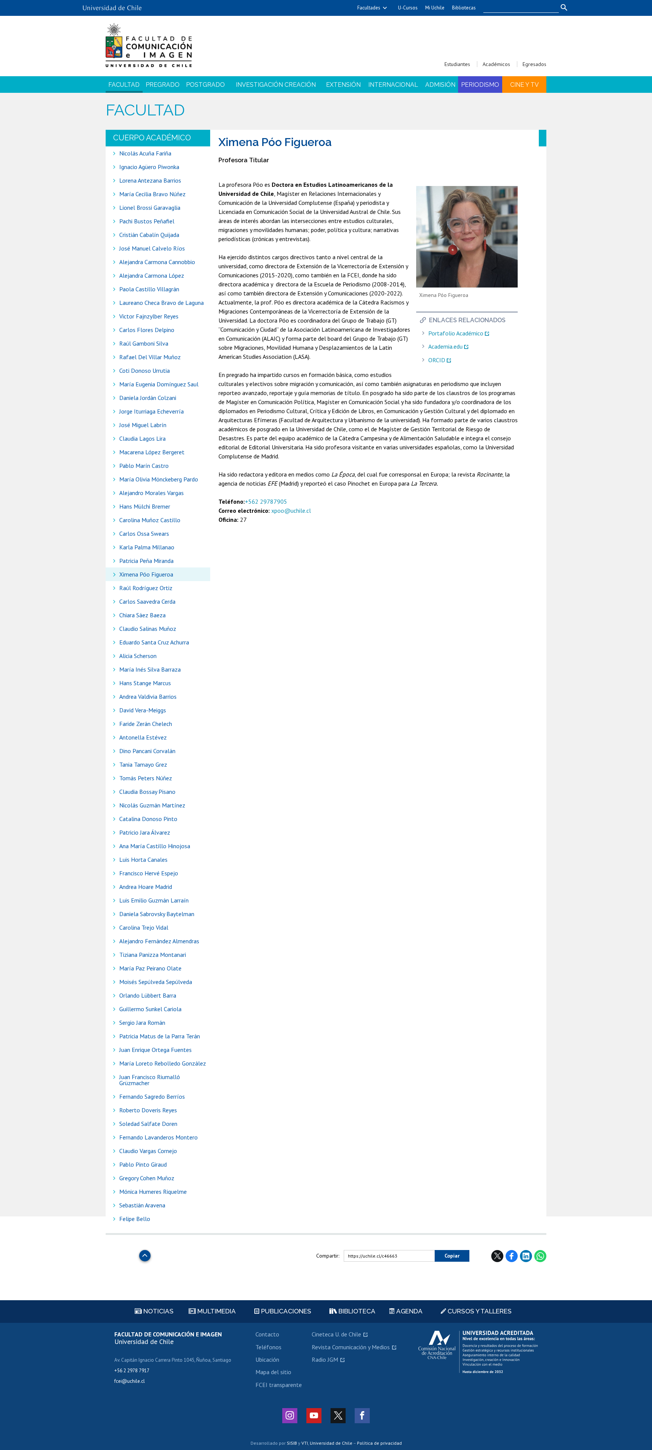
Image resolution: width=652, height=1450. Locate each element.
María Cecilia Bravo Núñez (152, 194)
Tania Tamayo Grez (143, 764)
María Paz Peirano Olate (150, 968)
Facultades (368, 8)
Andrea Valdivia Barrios (148, 696)
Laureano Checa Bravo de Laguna (161, 302)
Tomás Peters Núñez (145, 778)
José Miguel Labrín (142, 425)
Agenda (409, 1311)
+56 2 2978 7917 (131, 1370)
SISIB (292, 1443)
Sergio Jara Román (142, 1022)
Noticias (158, 1311)
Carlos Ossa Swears (144, 533)
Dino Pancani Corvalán (147, 751)
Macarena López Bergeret (152, 452)
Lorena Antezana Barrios (150, 180)
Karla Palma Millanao (146, 547)
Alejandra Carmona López (151, 275)
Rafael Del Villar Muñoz (150, 357)
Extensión (343, 84)
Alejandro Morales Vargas (151, 493)
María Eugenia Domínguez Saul (158, 384)
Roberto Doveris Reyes (148, 1110)
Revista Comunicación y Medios (351, 1347)
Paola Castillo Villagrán (149, 289)
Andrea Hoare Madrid (145, 886)
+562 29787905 (266, 501)
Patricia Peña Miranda (146, 560)
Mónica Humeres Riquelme (153, 1191)
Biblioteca (356, 1311)
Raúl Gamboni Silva (143, 343)
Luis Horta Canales (143, 859)
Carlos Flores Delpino (146, 330)
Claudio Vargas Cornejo (148, 1151)
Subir (145, 1253)
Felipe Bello (134, 1218)
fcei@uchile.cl (129, 1381)
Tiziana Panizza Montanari (152, 954)
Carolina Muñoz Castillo (149, 520)
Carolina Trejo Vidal (143, 927)
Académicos (496, 64)
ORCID (436, 360)
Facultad (124, 84)
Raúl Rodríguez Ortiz (145, 588)
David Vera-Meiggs (142, 710)
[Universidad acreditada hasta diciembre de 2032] (478, 1352)
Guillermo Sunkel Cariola (150, 1009)
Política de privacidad (379, 1443)
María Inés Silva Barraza (150, 669)
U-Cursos (408, 8)
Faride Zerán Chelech (145, 723)
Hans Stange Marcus (145, 683)
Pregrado (163, 84)
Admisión (440, 84)
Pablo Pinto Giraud (143, 1164)
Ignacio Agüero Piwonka (149, 167)
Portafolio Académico (455, 333)
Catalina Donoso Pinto (148, 819)
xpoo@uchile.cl (291, 510)
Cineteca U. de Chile (336, 1334)
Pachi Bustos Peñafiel (146, 221)
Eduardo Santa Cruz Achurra (154, 642)
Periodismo (480, 84)
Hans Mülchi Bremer (144, 506)
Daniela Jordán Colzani (147, 397)
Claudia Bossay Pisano (147, 791)
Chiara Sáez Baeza (142, 615)
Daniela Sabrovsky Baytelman (156, 914)
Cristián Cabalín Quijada (150, 234)
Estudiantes (457, 64)
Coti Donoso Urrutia (144, 370)
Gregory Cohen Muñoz (146, 1178)
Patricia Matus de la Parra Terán (159, 1036)
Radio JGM (325, 1359)
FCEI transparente (278, 1384)
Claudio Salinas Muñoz (147, 628)
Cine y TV (524, 84)
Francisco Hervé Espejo (148, 873)
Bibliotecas (464, 8)
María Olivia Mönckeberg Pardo (158, 479)
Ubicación (267, 1359)
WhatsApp (540, 1256)
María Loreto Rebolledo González (162, 1063)
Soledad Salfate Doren (148, 1123)
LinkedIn (526, 1256)
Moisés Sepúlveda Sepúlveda (155, 982)
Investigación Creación (276, 84)
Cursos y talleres (479, 1311)
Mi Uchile (434, 8)
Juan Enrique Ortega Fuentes (155, 1049)
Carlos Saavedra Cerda (147, 601)
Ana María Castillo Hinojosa (154, 846)
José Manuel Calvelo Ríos (152, 248)
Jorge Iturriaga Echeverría (151, 411)
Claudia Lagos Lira (142, 438)
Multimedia (216, 1311)
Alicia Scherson (138, 656)
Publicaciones (285, 1311)
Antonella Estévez (143, 737)
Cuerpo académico (152, 137)
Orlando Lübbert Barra (147, 995)
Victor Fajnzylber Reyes (148, 316)
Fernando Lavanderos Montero (158, 1137)
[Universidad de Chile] (112, 5)
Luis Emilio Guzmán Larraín (154, 900)
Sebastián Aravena (142, 1205)
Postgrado (205, 84)
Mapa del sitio (273, 1372)
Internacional (393, 84)
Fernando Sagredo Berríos (152, 1096)
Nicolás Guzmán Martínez (152, 805)
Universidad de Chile (331, 1443)
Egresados (534, 64)
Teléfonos (268, 1347)
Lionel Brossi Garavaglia (149, 207)
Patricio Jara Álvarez (144, 832)
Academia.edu (445, 346)
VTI (304, 1443)
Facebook (512, 1256)
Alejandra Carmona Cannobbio (157, 262)
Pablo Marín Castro (144, 465)
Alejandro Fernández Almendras (159, 941)
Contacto (267, 1334)
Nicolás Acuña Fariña (145, 153)
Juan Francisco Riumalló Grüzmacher (149, 1080)
